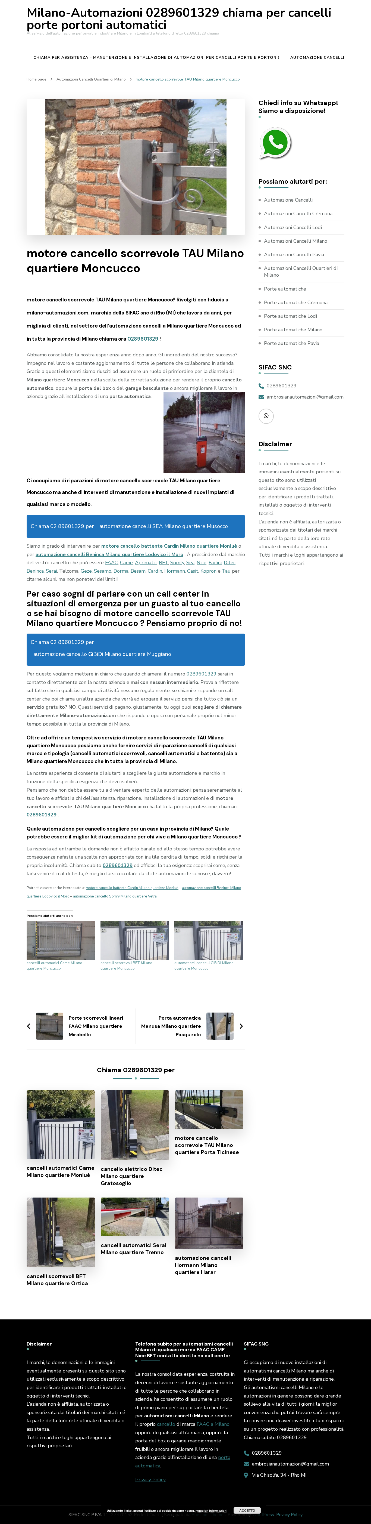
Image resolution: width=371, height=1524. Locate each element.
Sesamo (102, 571)
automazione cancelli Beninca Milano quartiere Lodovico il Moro (109, 554)
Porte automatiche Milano (293, 329)
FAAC (111, 562)
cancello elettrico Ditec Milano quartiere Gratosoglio (132, 1176)
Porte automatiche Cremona (296, 302)
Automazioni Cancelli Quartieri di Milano (301, 271)
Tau (226, 571)
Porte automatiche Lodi (290, 316)
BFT (163, 562)
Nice (201, 562)
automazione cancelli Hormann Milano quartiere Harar (203, 1265)
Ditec (229, 562)
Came (126, 562)
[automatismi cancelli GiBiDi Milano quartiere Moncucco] (208, 940)
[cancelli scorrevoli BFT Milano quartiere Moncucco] (134, 940)
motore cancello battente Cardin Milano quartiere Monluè (169, 546)
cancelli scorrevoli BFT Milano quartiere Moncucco (126, 965)
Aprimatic (146, 562)
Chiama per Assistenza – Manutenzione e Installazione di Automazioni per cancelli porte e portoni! (156, 57)
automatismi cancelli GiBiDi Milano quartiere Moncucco (204, 965)
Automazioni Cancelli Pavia (294, 254)
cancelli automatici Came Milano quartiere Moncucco (54, 965)
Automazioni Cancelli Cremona (298, 213)
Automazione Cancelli (317, 57)
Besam (138, 571)
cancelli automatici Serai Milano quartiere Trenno (133, 1249)
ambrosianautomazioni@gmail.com (305, 397)
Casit (192, 571)
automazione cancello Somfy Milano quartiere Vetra (115, 896)
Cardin (155, 571)
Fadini (215, 562)
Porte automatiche (285, 289)
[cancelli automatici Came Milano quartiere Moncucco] (61, 940)
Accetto (247, 1510)
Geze (86, 571)
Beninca (35, 571)
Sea (190, 562)
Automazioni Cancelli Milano (295, 241)
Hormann (174, 571)
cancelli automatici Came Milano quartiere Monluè (61, 1171)
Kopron (208, 571)
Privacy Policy (150, 1479)
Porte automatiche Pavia (291, 343)
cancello (166, 1424)
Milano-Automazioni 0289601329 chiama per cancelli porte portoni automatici (179, 19)
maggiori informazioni (211, 1510)
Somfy (177, 562)
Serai (51, 571)
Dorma (121, 571)
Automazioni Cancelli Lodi (293, 227)
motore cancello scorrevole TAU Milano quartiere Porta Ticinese (207, 1145)
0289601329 (143, 338)
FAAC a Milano (213, 1424)
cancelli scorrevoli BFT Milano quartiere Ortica (57, 1280)
